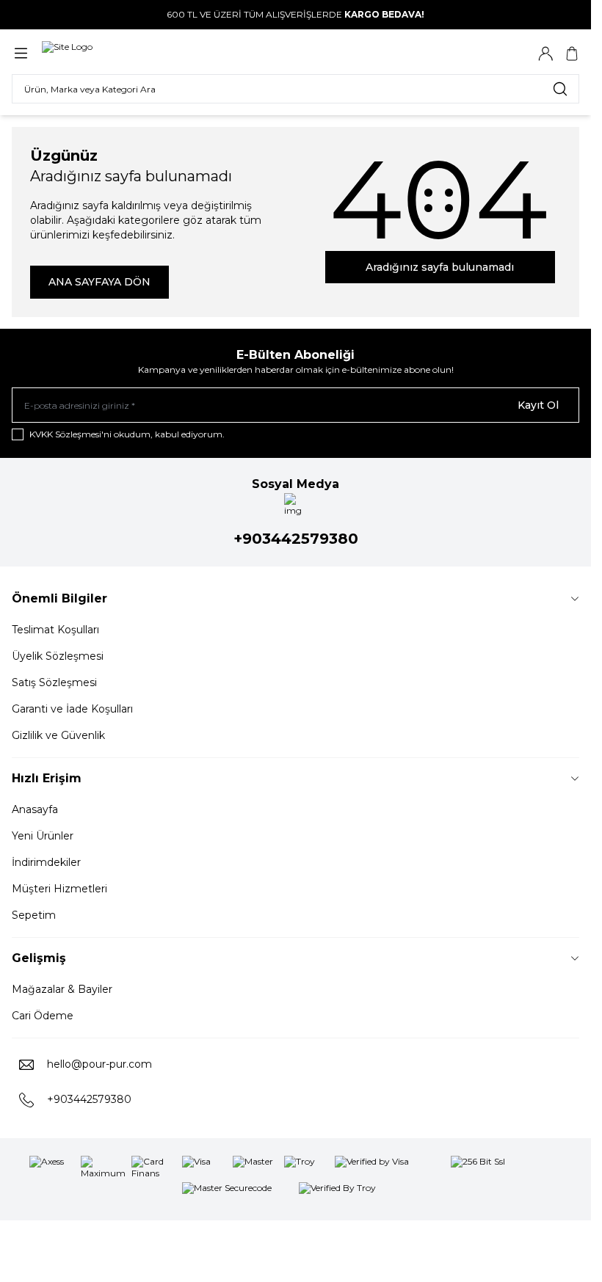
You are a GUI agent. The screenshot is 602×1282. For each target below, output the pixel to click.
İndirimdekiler (46, 862)
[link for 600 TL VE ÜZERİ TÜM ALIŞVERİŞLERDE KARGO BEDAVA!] (295, 14)
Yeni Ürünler (42, 835)
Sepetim (34, 915)
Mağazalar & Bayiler (62, 989)
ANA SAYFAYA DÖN (99, 281)
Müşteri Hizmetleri (59, 888)
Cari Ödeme (42, 1015)
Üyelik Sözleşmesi (58, 656)
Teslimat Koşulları (55, 629)
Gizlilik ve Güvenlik (58, 735)
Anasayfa (35, 809)
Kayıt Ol (538, 405)
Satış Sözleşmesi (54, 682)
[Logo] (67, 53)
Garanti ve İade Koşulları (72, 708)
